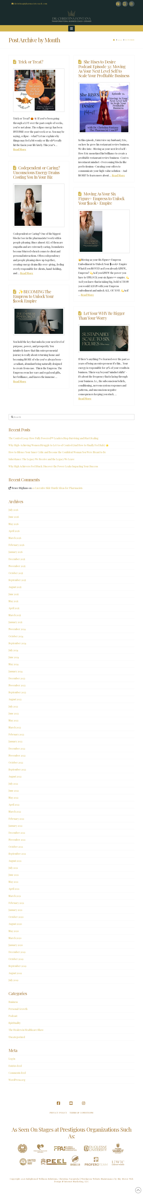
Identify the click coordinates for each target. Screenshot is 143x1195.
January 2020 (16, 945)
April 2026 (14, 531)
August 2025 (15, 587)
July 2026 (13, 509)
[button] (71, 28)
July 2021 (13, 867)
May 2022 (13, 797)
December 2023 (17, 678)
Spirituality (15, 1023)
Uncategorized (17, 1037)
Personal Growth (18, 1009)
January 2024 (15, 671)
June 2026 (14, 516)
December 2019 (17, 952)
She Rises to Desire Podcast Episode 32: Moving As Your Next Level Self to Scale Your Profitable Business (103, 68)
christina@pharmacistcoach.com (30, 3)
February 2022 (16, 818)
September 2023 (17, 692)
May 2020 (14, 931)
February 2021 (16, 903)
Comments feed (17, 1073)
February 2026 (16, 545)
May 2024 (13, 664)
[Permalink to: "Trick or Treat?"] (38, 90)
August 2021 (15, 861)
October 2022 (16, 762)
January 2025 (15, 622)
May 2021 (13, 881)
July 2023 (13, 706)
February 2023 (16, 734)
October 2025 (16, 573)
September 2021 (17, 853)
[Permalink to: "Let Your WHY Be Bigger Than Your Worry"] (104, 338)
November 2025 (17, 566)
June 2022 (14, 790)
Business (13, 1002)
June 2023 (14, 713)
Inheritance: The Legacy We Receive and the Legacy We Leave (41, 459)
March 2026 (15, 538)
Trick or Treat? (30, 61)
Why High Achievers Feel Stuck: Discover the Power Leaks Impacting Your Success (53, 466)
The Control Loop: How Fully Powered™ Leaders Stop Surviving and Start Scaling (53, 438)
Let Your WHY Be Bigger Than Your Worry (101, 315)
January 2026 (16, 552)
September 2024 (17, 643)
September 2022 (17, 769)
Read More (19, 149)
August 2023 (15, 699)
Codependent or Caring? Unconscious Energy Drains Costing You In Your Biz (36, 172)
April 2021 (14, 888)
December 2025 (17, 559)
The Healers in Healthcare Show (26, 1030)
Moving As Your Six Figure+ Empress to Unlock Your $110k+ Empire (101, 198)
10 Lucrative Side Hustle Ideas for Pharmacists (57, 488)
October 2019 (16, 959)
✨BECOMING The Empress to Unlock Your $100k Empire (33, 296)
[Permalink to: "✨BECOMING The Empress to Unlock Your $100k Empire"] (38, 321)
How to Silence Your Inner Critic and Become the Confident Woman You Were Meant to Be (57, 452)
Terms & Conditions (81, 1112)
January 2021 (15, 910)
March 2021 (15, 896)
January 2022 (15, 825)
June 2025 (14, 594)
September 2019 (17, 966)
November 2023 (17, 685)
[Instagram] (131, 4)
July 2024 (13, 650)
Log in (12, 1058)
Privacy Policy (58, 1112)
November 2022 (17, 755)
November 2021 (17, 839)
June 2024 (14, 657)
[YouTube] (125, 4)
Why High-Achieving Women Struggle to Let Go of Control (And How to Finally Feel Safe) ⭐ (59, 445)
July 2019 (13, 980)
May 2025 (13, 601)
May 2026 (14, 524)
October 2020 (16, 917)
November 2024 (17, 629)
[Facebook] (118, 4)
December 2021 (17, 832)
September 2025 (17, 580)
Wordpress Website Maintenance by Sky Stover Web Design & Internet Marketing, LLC (93, 1180)
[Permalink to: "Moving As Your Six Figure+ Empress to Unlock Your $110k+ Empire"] (104, 231)
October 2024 (16, 636)
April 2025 (14, 608)
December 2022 (17, 748)
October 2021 (16, 846)
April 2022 (14, 804)
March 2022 (15, 811)
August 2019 (15, 973)
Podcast (13, 1016)
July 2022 (13, 783)
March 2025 (15, 615)
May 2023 (13, 720)
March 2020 (15, 938)
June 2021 (14, 874)
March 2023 (15, 727)
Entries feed (15, 1066)
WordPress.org (17, 1079)
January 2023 (15, 741)
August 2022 (15, 776)
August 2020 (15, 924)
